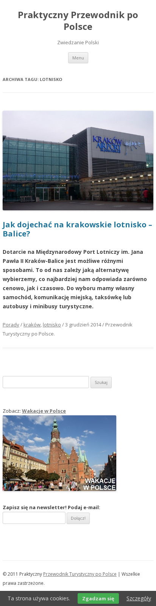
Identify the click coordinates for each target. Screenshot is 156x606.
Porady (11, 324)
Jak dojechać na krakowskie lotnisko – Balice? (77, 229)
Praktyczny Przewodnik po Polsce (78, 21)
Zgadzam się (98, 598)
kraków (32, 324)
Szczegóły (138, 598)
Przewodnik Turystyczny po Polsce (80, 574)
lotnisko (52, 324)
